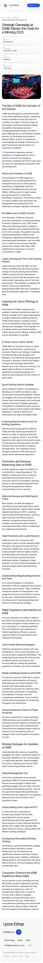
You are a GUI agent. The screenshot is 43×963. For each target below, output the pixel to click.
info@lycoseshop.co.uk (14, 945)
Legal (27, 956)
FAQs (28, 940)
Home (4, 18)
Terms (21, 956)
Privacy (14, 956)
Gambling (15, 18)
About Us (7, 956)
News (9, 18)
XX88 (4, 152)
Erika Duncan (8, 42)
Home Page (9, 940)
